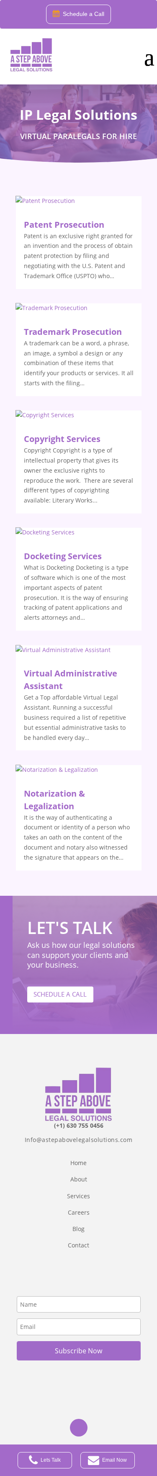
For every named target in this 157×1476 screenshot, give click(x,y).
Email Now (114, 1460)
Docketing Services (63, 556)
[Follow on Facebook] (79, 1428)
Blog (78, 1229)
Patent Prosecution (64, 224)
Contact (78, 1245)
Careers (79, 1212)
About (78, 1179)
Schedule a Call (83, 14)
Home (78, 1163)
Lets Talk (51, 1460)
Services (78, 1196)
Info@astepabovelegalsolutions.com (79, 1140)
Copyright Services (62, 439)
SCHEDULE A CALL (60, 994)
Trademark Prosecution (73, 331)
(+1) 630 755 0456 (78, 1125)
